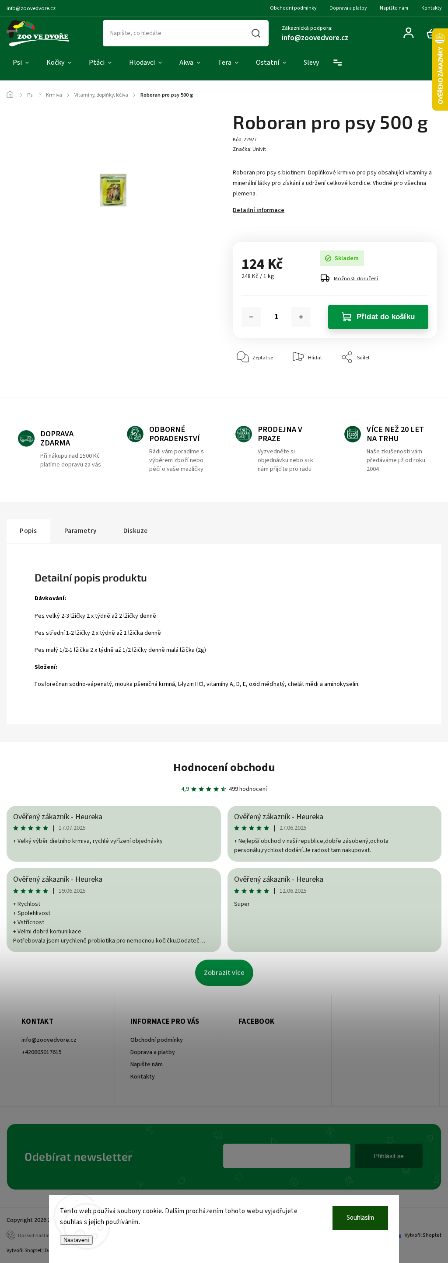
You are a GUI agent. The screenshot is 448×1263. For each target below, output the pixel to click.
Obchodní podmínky (293, 8)
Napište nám (394, 8)
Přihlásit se (389, 1155)
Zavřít (410, 384)
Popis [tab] (28, 531)
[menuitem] (21, 63)
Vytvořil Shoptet (423, 1235)
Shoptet (33, 1250)
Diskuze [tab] (135, 531)
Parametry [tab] (80, 531)
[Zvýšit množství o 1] (301, 317)
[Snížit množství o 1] (251, 317)
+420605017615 (41, 1052)
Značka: (249, 149)
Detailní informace (258, 210)
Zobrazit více (224, 973)
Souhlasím (360, 1217)
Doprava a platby (348, 8)
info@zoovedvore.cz (49, 1040)
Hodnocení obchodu (224, 767)
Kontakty (431, 8)
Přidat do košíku (386, 317)
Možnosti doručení (356, 278)
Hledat (256, 33)
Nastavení (76, 1240)
